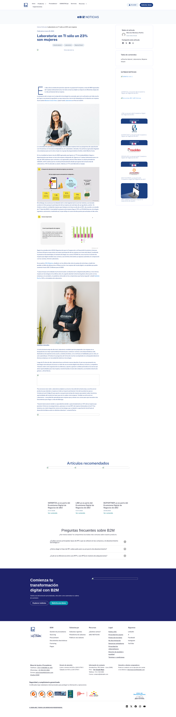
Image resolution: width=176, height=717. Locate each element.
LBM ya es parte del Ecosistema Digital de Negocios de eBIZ (85, 505)
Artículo (44, 27)
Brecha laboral (58, 45)
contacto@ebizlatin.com (101, 674)
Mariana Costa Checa (51, 100)
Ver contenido (52, 513)
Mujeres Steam (79, 45)
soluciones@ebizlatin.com (44, 672)
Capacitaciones (37, 6)
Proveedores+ (53, 3)
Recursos (82, 3)
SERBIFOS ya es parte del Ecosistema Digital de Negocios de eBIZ (59, 505)
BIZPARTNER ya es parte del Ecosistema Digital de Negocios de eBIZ (115, 505)
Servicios (74, 3)
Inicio (33, 3)
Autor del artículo (131, 35)
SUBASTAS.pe (64, 3)
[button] (133, 5)
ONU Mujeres (49, 263)
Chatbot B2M (34, 675)
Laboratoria (68, 45)
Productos (41, 3)
